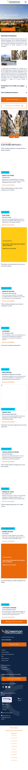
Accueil (3, 650)
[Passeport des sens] (14, 283)
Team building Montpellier (14, 757)
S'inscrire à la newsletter (14, 678)
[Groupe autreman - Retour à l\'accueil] (14, 2)
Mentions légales (14, 727)
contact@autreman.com (8, 637)
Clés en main (5, 660)
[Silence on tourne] (14, 167)
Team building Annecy (14, 760)
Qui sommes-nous (6, 665)
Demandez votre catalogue (12, 105)
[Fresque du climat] (14, 483)
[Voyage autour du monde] (14, 443)
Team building (5, 652)
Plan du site (14, 733)
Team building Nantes (14, 754)
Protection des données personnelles (14, 730)
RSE (2, 656)
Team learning (5, 658)
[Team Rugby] (14, 206)
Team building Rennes (14, 743)
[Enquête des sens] (14, 523)
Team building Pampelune (9, 92)
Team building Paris (14, 735)
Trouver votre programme (8, 29)
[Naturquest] (14, 323)
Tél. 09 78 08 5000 (6, 639)
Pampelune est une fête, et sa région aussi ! (12, 86)
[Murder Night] (14, 403)
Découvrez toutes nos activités (14, 621)
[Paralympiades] (14, 364)
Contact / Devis (14, 644)
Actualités (4, 667)
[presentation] (11, 136)
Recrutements (5, 669)
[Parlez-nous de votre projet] (14, 244)
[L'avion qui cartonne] (14, 599)
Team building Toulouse (14, 746)
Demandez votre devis (12, 99)
